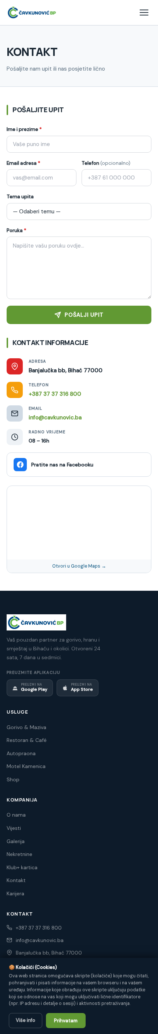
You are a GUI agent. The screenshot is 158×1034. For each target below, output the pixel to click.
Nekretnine (19, 854)
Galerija (16, 841)
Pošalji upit (84, 315)
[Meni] (144, 12)
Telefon (106, 163)
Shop (13, 779)
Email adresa (23, 163)
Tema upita (20, 196)
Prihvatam (66, 1020)
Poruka (16, 230)
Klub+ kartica (22, 867)
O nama (16, 814)
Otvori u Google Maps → (79, 566)
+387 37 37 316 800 (55, 394)
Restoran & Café (27, 740)
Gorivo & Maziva (26, 727)
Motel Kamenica (26, 766)
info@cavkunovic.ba (55, 417)
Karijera (15, 893)
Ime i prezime (24, 129)
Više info (25, 1020)
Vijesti (14, 828)
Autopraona (21, 753)
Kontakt (16, 880)
